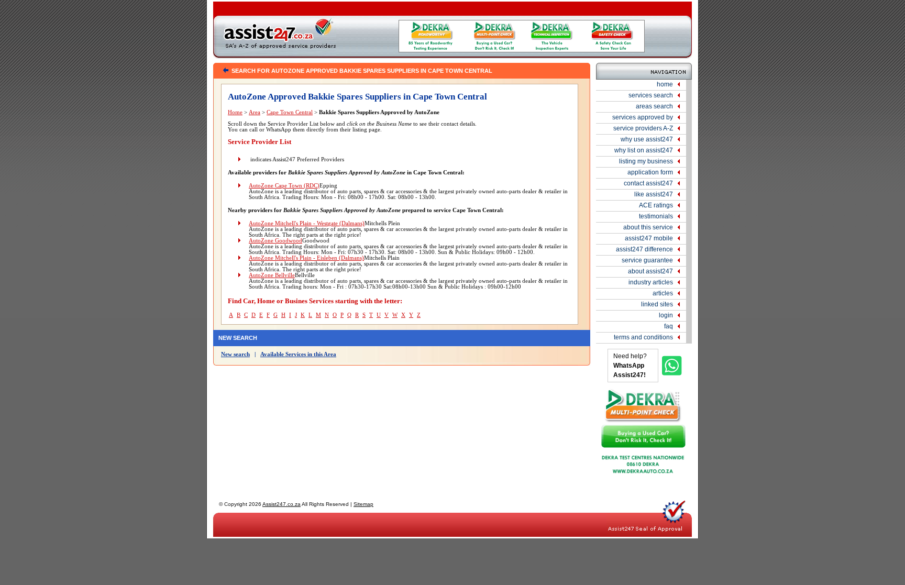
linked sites (657, 304)
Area (254, 112)
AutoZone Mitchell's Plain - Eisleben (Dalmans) (306, 258)
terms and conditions (643, 337)
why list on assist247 (643, 150)
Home (235, 112)
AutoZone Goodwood (275, 241)
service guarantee (647, 260)
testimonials (656, 216)
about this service (648, 227)
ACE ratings (656, 205)
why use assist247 (647, 139)
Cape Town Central (290, 112)
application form (650, 172)
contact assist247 (648, 183)
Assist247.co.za (281, 504)
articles (663, 293)
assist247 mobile (649, 238)
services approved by (642, 117)
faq (668, 326)
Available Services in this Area (298, 354)
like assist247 (653, 194)
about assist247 (650, 271)
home (665, 84)
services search (650, 95)
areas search (654, 106)
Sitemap (363, 504)
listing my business (646, 161)
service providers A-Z (643, 128)
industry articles (650, 282)
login (666, 315)
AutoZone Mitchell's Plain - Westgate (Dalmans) (307, 223)
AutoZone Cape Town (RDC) (284, 186)
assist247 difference (644, 249)
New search (235, 354)
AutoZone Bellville (272, 275)
